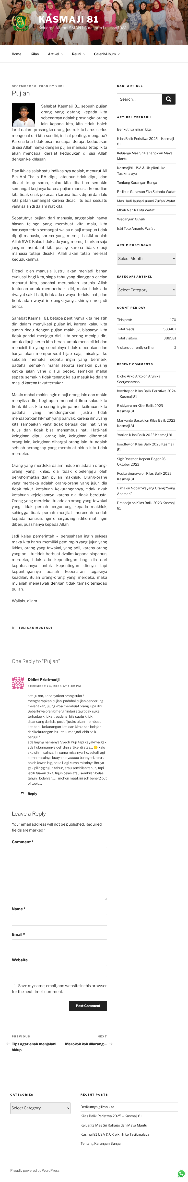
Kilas (35, 54)
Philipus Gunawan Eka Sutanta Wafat (146, 191)
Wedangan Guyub (131, 219)
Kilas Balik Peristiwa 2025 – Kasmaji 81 (111, 1116)
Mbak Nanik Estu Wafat (135, 210)
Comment (23, 842)
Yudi (59, 86)
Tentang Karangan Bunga (137, 182)
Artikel (53, 54)
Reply (32, 794)
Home (16, 54)
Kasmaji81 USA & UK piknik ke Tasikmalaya (115, 1134)
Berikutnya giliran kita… (135, 129)
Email (18, 934)
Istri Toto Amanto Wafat (136, 228)
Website (20, 960)
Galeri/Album (105, 54)
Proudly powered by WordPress (34, 1170)
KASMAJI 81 (68, 19)
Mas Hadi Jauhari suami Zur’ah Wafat (146, 201)
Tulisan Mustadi (36, 628)
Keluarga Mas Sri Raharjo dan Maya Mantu (114, 1125)
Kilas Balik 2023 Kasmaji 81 (151, 435)
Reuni (76, 54)
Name (18, 909)
